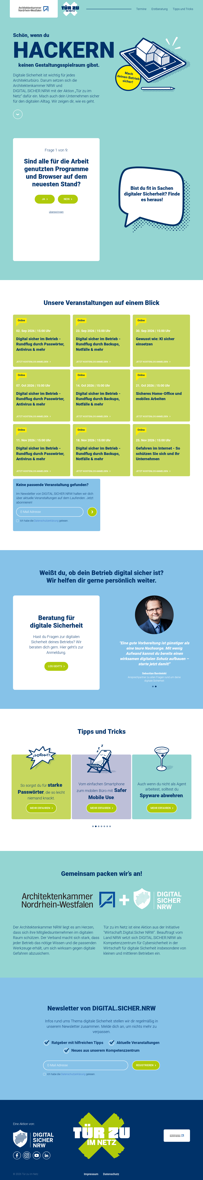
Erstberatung (159, 9)
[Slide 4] (101, 826)
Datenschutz (111, 1174)
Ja (43, 199)
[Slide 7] (110, 826)
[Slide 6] (107, 826)
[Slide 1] (153, 686)
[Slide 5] (104, 826)
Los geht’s (55, 666)
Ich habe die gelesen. (44, 520)
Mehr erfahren (40, 808)
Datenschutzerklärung (46, 520)
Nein (66, 199)
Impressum (91, 1174)
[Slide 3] (98, 826)
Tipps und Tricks (183, 9)
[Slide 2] (156, 686)
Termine (141, 9)
